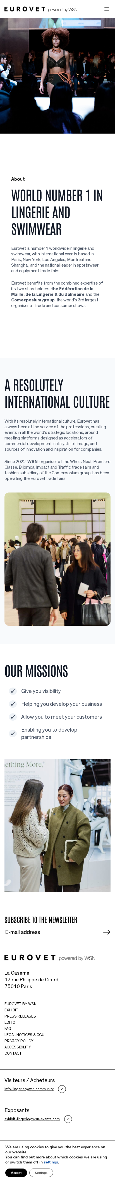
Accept (16, 1172)
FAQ (7, 1029)
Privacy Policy (18, 1041)
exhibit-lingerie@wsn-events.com (32, 1119)
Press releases (20, 1016)
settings (51, 1162)
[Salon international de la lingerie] (40, 9)
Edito (9, 1023)
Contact (13, 1053)
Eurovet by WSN (20, 1004)
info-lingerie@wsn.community (29, 1089)
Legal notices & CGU (24, 1035)
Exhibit (11, 1010)
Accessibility (17, 1047)
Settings (41, 1172)
